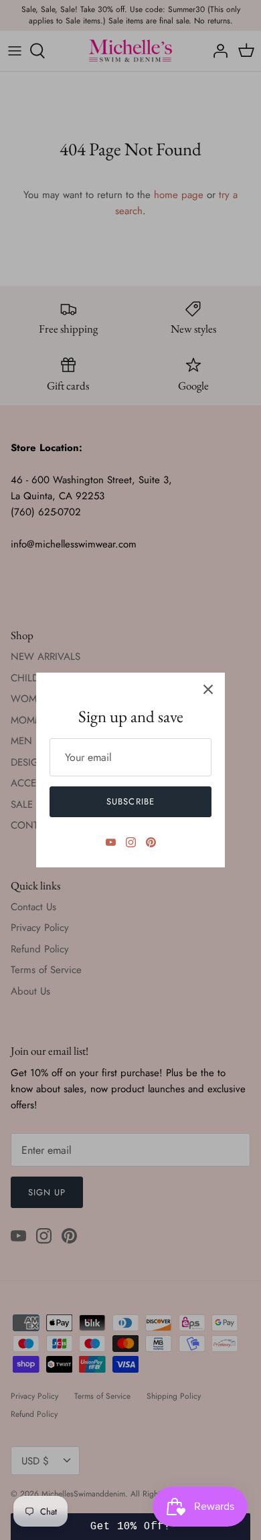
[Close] (208, 689)
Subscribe (130, 801)
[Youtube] (111, 842)
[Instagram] (131, 842)
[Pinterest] (151, 842)
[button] (131, 1526)
